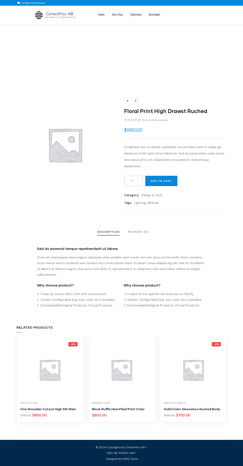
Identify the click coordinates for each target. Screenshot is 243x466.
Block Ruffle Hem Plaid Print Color (118, 409)
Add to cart (161, 180)
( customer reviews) (154, 120)
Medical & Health (175, 402)
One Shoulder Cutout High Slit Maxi (48, 409)
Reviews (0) (138, 232)
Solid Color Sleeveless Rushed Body (192, 409)
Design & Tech (151, 195)
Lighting (140, 203)
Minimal (153, 203)
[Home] (55, 15)
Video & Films (29, 402)
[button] (224, 381)
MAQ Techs (130, 459)
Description (108, 232)
